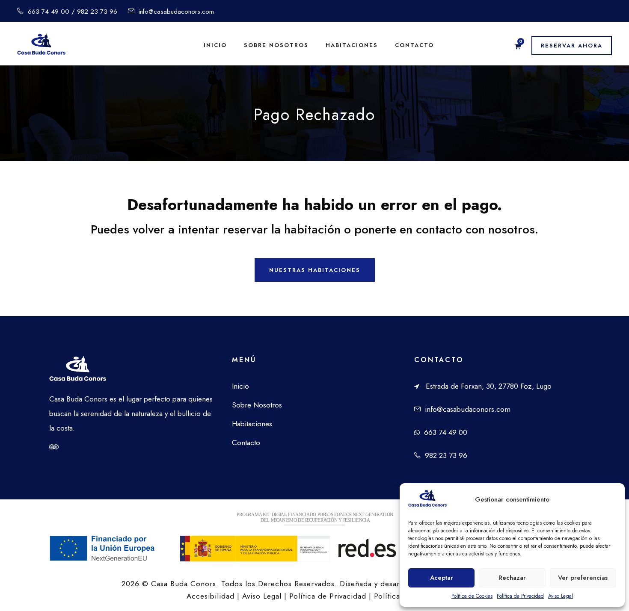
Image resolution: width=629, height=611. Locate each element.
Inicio (215, 45)
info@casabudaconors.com (467, 409)
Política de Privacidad (520, 596)
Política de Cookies (472, 596)
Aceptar (441, 577)
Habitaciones (352, 45)
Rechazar (512, 577)
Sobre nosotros (276, 45)
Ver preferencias (583, 577)
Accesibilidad (210, 596)
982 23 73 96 (446, 455)
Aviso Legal (560, 596)
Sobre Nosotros (257, 405)
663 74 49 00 (445, 432)
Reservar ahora (571, 45)
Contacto (414, 45)
